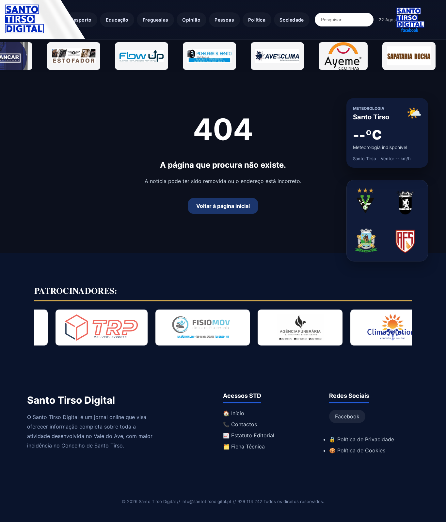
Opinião (191, 20)
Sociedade (291, 20)
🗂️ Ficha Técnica (244, 446)
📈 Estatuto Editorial (248, 435)
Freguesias (155, 20)
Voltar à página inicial (223, 206)
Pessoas (224, 20)
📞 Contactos (240, 424)
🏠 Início (233, 413)
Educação (117, 20)
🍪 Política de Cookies (357, 450)
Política (256, 20)
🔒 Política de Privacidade (361, 439)
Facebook (347, 416)
